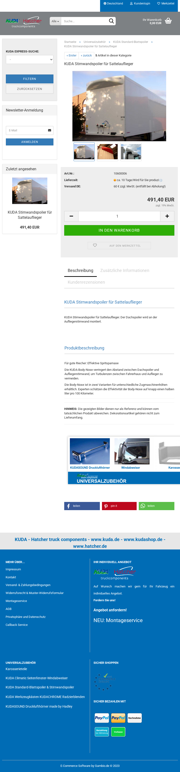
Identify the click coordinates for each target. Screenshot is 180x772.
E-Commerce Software (75, 766)
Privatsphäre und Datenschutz (25, 617)
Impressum (13, 569)
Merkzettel (167, 3)
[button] (82, 506)
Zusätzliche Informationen (124, 270)
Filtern (29, 79)
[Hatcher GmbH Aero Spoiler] (24, 22)
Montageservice (16, 601)
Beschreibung (80, 270)
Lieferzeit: (71, 180)
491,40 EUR (29, 227)
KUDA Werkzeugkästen (22, 697)
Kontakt (11, 577)
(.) (161, 180)
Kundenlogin (141, 3)
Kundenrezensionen (86, 282)
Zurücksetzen (29, 89)
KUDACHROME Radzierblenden (62, 697)
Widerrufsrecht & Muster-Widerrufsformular (35, 593)
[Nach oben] (167, 765)
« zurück (86, 55)
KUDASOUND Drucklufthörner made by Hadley (39, 706)
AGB (8, 609)
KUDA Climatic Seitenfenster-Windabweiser (37, 678)
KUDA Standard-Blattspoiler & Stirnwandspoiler (40, 687)
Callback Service (17, 625)
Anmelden (29, 142)
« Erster (71, 55)
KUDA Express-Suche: (22, 51)
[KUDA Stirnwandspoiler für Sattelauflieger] (119, 106)
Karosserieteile (16, 669)
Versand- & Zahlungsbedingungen (28, 585)
